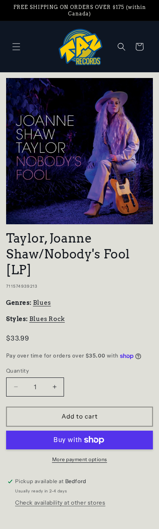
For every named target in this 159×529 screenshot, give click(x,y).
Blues (42, 302)
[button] (16, 47)
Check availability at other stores (60, 502)
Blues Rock (47, 319)
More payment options (79, 459)
